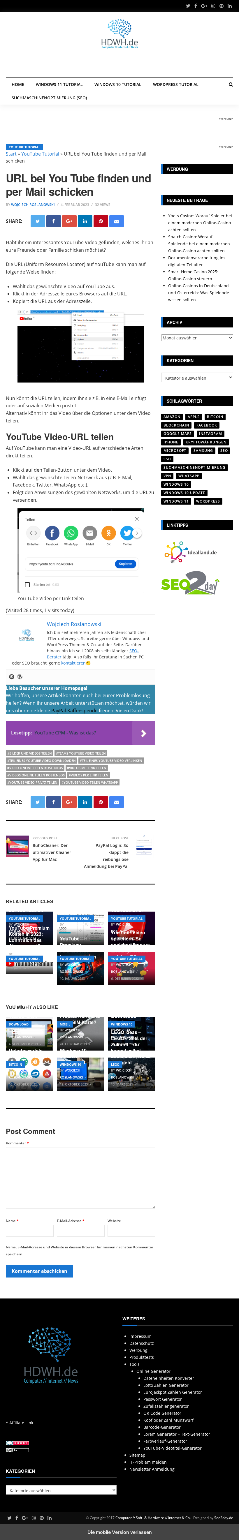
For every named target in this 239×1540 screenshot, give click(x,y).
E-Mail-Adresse (71, 1220)
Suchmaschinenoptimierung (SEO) (49, 98)
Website (114, 1220)
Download (19, 1024)
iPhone (171, 442)
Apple (194, 416)
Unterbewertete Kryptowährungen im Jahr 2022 (29, 1056)
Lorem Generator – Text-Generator (176, 1434)
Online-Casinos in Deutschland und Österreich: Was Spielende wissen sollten (198, 292)
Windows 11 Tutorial (59, 84)
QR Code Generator (162, 1413)
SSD (167, 459)
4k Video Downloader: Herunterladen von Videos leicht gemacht (29, 1010)
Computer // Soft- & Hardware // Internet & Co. (153, 1517)
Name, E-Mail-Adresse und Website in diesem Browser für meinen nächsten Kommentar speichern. (79, 1251)
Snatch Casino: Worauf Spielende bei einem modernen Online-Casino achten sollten (199, 243)
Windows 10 (121, 1024)
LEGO (115, 1064)
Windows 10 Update (184, 492)
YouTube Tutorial (24, 147)
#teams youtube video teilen (81, 753)
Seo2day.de (223, 1517)
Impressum (140, 1336)
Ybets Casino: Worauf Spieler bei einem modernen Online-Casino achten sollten (200, 222)
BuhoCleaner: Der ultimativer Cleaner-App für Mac (53, 852)
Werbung (138, 1350)
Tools (134, 1364)
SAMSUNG (203, 450)
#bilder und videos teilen (29, 753)
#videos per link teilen (88, 775)
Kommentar (17, 1143)
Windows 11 (176, 501)
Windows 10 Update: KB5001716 (73, 1056)
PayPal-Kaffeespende (74, 710)
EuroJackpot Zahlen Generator (172, 1392)
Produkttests (141, 1357)
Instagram (210, 433)
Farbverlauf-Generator (165, 1441)
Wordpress (208, 501)
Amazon (172, 416)
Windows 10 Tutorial (117, 84)
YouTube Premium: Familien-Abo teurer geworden (78, 947)
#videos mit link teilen (86, 768)
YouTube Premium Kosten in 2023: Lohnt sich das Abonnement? (29, 936)
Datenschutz (141, 1343)
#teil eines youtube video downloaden (41, 760)
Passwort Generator (162, 1399)
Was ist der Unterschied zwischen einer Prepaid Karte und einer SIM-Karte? (80, 1010)
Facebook (206, 425)
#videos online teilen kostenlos (36, 775)
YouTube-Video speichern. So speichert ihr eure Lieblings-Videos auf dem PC (130, 944)
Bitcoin (15, 1064)
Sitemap (137, 1455)
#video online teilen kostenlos (35, 768)
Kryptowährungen (206, 442)
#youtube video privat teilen (32, 782)
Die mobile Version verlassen (119, 1532)
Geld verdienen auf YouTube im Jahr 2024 (26, 910)
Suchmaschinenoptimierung (195, 467)
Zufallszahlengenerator (166, 1406)
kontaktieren (73, 663)
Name (12, 1220)
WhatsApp (188, 475)
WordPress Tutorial (175, 84)
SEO (224, 450)
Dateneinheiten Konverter (168, 1378)
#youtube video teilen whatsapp (89, 782)
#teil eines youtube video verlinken (111, 760)
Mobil (65, 1024)
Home (18, 84)
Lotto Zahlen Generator (166, 1385)
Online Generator (153, 1371)
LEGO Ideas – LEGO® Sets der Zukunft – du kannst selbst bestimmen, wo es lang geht (131, 1047)
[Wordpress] (19, 677)
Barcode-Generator (162, 1427)
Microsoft (175, 450)
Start (11, 154)
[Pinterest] (11, 677)
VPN (167, 475)
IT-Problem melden (148, 1462)
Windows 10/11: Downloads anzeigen (128, 1016)
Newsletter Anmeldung (152, 1469)
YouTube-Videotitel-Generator (172, 1448)
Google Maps (178, 433)
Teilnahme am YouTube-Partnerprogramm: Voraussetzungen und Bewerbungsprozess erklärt (83, 898)
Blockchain (176, 425)
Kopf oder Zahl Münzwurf (168, 1420)
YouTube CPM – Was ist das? (128, 913)
